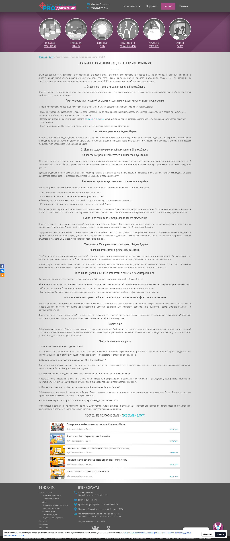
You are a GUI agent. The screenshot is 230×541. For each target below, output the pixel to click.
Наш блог (168, 6)
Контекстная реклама (50, 499)
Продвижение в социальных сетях (55, 505)
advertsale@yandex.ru (87, 500)
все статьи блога (133, 415)
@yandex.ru (100, 4)
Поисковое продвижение (51, 496)
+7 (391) (99, 7)
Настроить (207, 534)
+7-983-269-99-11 (85, 492)
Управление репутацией (51, 508)
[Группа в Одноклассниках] (108, 528)
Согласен (220, 534)
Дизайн (45, 502)
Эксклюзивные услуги (50, 515)
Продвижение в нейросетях (52, 518)
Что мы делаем (130, 6)
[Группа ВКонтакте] (95, 528)
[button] (218, 527)
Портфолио (151, 6)
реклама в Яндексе (94, 119)
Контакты (183, 6)
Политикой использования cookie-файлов (142, 533)
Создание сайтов (48, 511)
